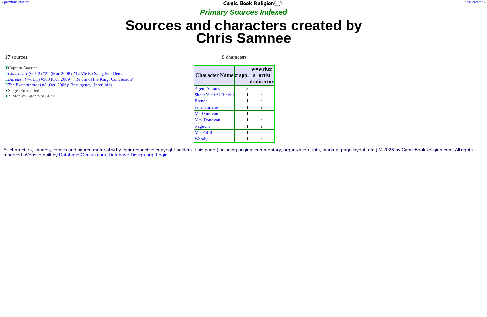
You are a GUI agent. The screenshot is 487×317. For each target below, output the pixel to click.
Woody (201, 138)
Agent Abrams (207, 88)
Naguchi (202, 126)
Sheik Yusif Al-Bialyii (214, 94)
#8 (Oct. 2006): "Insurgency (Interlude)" (60, 85)
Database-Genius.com (82, 154)
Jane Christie (206, 107)
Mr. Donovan (206, 113)
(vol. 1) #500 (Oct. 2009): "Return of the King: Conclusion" (71, 79)
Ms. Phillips (205, 132)
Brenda (201, 100)
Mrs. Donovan (207, 119)
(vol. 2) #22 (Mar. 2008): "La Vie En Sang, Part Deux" (66, 73)
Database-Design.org (131, 154)
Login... (164, 154)
